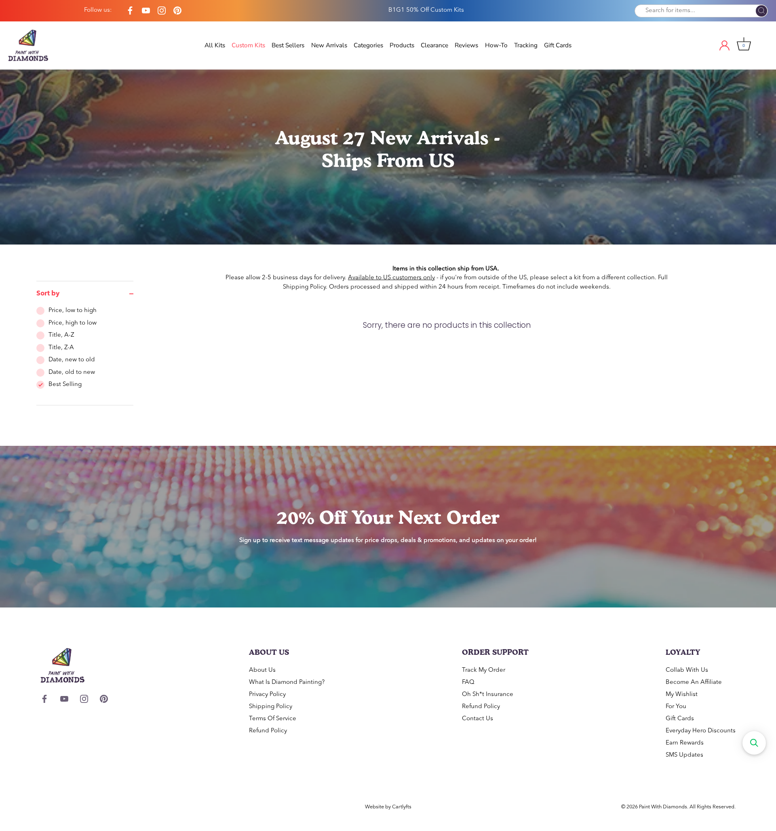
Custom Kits (248, 45)
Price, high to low (72, 323)
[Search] (761, 11)
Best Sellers (288, 45)
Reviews (466, 45)
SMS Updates (684, 755)
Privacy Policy (267, 695)
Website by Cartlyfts (388, 807)
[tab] (84, 355)
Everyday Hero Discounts (701, 731)
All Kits (215, 45)
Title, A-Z (61, 335)
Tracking (526, 45)
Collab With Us (687, 670)
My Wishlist (682, 695)
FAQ (468, 682)
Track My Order (483, 670)
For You (676, 707)
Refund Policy (268, 731)
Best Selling (65, 385)
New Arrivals (329, 45)
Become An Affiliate (694, 682)
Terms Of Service (272, 719)
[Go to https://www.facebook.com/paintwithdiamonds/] (130, 10)
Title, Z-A (61, 348)
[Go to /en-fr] (36, 45)
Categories (368, 45)
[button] (754, 743)
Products (402, 45)
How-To (496, 45)
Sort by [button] (47, 294)
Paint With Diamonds (663, 807)
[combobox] (701, 10)
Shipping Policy (304, 287)
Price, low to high (72, 311)
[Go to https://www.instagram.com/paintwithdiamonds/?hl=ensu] (162, 10)
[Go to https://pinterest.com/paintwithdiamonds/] (177, 10)
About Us (262, 670)
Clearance (434, 45)
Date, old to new (71, 372)
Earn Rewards (685, 743)
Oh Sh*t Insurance (487, 695)
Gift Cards (557, 45)
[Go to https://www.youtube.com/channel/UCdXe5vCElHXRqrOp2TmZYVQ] (146, 10)
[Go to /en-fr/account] (731, 45)
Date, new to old (71, 360)
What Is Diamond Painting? (287, 682)
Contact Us (477, 719)
